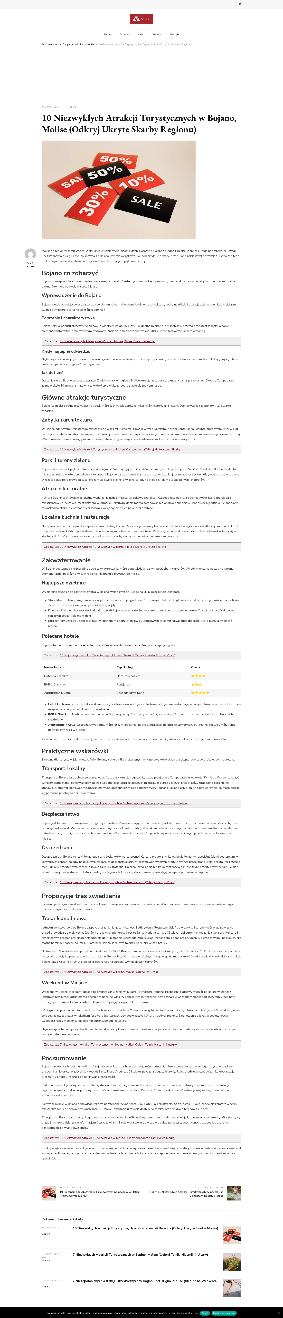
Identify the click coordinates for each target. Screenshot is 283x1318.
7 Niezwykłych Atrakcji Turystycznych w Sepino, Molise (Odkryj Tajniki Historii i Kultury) (119, 1045)
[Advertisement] (141, 71)
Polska (108, 34)
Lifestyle (174, 34)
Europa (124, 34)
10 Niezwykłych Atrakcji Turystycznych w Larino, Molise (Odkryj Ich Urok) (109, 972)
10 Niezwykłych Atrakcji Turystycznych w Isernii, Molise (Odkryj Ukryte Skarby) (113, 547)
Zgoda (205, 1313)
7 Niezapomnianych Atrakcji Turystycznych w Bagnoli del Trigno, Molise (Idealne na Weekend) (145, 1281)
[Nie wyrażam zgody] (279, 1313)
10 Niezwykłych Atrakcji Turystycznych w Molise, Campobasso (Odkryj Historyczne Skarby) (120, 449)
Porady (157, 34)
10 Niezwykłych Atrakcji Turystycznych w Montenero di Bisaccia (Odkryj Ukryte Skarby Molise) (145, 1228)
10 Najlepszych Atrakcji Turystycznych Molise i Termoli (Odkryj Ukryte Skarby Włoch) (117, 655)
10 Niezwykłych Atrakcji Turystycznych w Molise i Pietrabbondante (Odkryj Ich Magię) (117, 1138)
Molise (72, 107)
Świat (141, 34)
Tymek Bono (30, 265)
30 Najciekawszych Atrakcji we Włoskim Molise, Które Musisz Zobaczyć (107, 341)
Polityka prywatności (224, 1313)
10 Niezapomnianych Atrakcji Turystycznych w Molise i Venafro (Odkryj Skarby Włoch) (117, 882)
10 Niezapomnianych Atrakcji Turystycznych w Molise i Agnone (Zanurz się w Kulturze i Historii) (124, 803)
